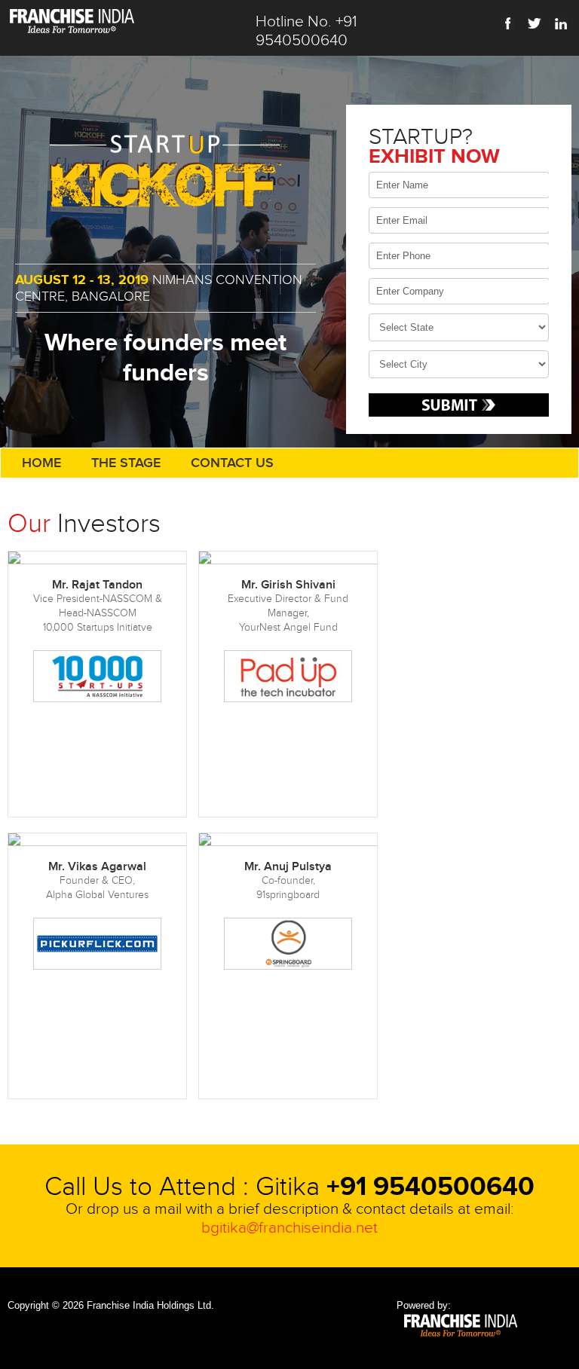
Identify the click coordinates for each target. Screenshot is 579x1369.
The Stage (126, 463)
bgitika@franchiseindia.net (289, 1227)
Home (41, 463)
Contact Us (232, 463)
